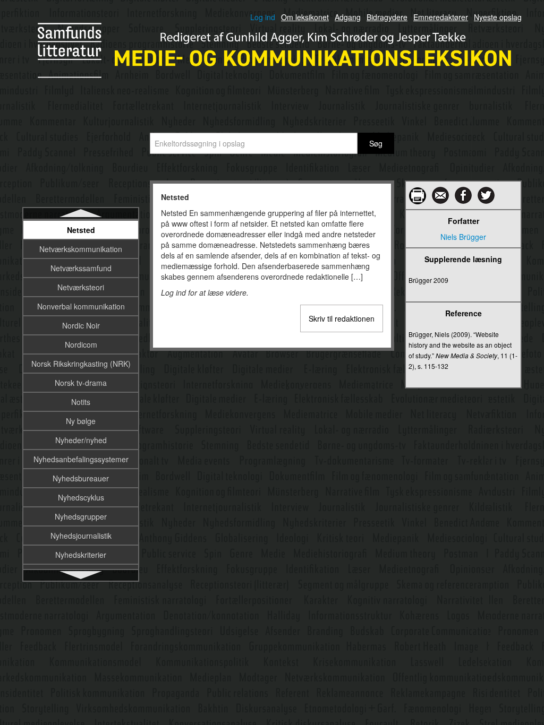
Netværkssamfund (81, 268)
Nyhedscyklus (81, 497)
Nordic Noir (81, 325)
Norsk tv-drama (81, 382)
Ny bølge (81, 421)
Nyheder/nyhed (81, 440)
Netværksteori (80, 287)
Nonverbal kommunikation (81, 306)
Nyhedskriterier (80, 554)
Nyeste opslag (498, 17)
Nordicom (81, 344)
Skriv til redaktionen (342, 318)
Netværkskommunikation (80, 249)
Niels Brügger (463, 236)
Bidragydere (387, 17)
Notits (80, 401)
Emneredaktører (440, 17)
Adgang (348, 17)
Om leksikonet (305, 17)
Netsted (81, 230)
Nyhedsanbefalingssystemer (81, 459)
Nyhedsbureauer (81, 478)
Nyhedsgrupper (81, 516)
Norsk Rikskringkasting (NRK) (81, 363)
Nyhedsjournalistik (81, 535)
